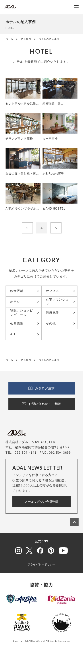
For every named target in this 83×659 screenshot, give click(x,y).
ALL (13, 334)
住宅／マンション (57, 302)
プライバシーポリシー (41, 564)
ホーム (9, 39)
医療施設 (52, 312)
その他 (51, 323)
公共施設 (16, 323)
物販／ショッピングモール (21, 313)
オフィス (52, 291)
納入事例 (26, 39)
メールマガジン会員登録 (41, 501)
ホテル (15, 301)
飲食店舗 (16, 291)
